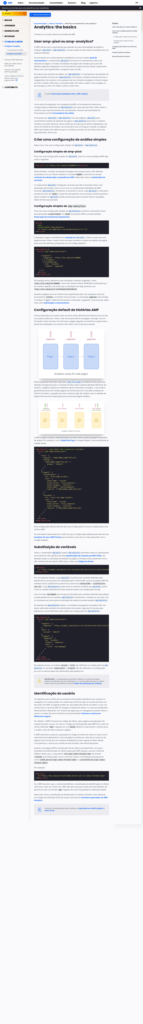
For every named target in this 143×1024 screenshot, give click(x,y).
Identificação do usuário (121, 56)
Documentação (36, 3)
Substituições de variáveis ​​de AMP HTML (83, 555)
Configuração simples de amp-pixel (125, 37)
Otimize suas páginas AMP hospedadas (12, 70)
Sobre (20, 3)
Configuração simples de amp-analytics (123, 42)
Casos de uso (49, 810)
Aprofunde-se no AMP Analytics (91, 808)
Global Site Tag (67, 440)
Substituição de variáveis (121, 52)
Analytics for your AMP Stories (47, 537)
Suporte (93, 3)
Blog (83, 3)
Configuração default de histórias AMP (124, 47)
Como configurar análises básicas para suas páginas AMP (14, 78)
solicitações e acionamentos (56, 303)
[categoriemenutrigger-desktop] (40, 15)
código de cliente (85, 561)
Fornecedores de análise (15, 50)
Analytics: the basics (14, 54)
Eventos (72, 3)
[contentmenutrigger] (125, 24)
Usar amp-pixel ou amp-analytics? (124, 27)
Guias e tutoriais (56, 23)
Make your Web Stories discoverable (13, 64)
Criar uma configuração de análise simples (124, 32)
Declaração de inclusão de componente (51, 217)
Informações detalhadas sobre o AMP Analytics (70, 94)
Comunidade (56, 3)
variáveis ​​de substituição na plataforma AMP (54, 177)
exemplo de (74, 237)
